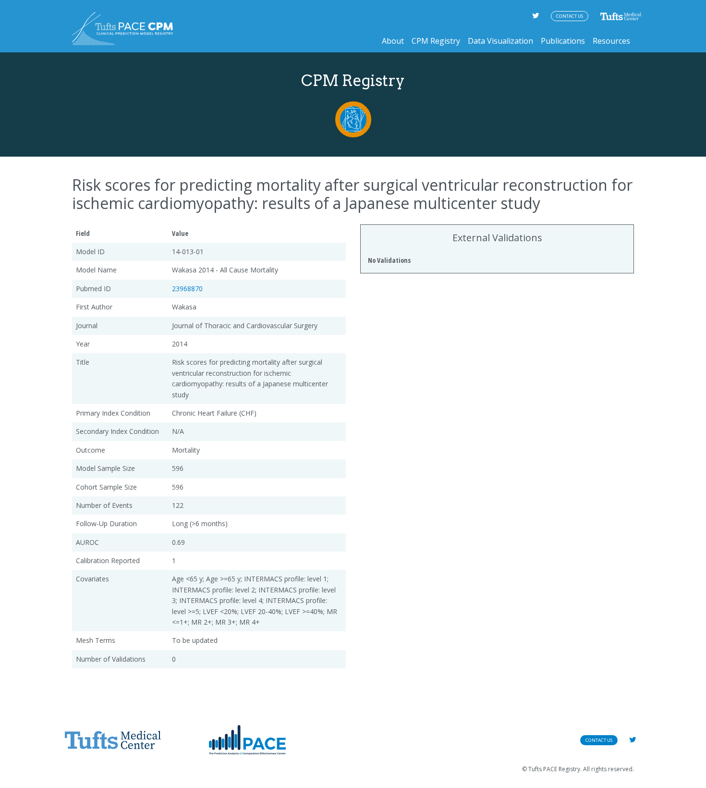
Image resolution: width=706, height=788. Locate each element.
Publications (563, 41)
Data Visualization (500, 41)
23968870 (187, 288)
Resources (611, 41)
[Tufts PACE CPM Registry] (122, 29)
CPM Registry (436, 41)
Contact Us (569, 16)
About (393, 41)
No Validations (389, 260)
